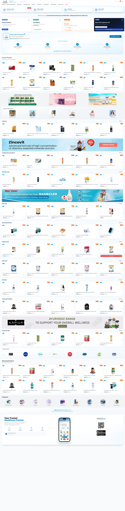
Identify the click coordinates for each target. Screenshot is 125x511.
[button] (77, 9)
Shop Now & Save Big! (109, 29)
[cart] (20, 74)
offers (66, 4)
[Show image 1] (11, 71)
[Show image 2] (32, 71)
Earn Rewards (4, 29)
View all (120, 121)
